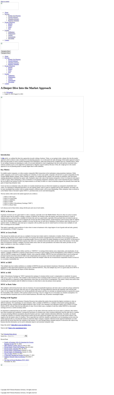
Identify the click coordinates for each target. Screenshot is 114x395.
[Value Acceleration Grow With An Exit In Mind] (10, 9)
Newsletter (11, 38)
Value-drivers (13, 334)
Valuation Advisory (13, 19)
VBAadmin (9, 92)
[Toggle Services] (31, 58)
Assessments (11, 37)
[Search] (26, 336)
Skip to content (5, 1)
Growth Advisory (13, 17)
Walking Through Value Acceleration (14, 357)
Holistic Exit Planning (14, 16)
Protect (10, 25)
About (6, 12)
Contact (7, 40)
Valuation (6, 334)
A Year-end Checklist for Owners (13, 355)
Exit (9, 28)
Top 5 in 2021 (8, 353)
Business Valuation (13, 20)
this (3, 158)
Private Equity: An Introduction (13, 352)
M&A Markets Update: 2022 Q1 (13, 345)
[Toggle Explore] (31, 74)
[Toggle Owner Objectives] (31, 66)
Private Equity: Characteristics (12, 350)
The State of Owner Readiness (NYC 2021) (16, 360)
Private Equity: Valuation (11, 349)
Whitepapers (11, 33)
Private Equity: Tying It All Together (14, 347)
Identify (10, 24)
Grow (9, 27)
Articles (10, 35)
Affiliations (11, 32)
